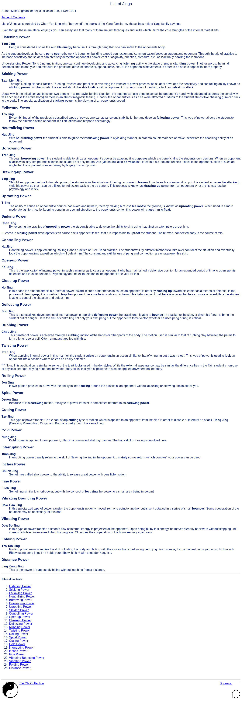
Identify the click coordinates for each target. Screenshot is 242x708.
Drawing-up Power (21, 603)
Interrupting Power (21, 647)
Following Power (20, 593)
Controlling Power (21, 613)
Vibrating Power (20, 661)
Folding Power (19, 664)
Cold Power (17, 644)
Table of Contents (13, 17)
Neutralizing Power (22, 596)
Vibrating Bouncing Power (26, 657)
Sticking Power (19, 589)
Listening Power (20, 586)
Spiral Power (17, 637)
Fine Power (17, 654)
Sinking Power (19, 610)
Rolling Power (18, 634)
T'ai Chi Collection (31, 683)
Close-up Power (20, 620)
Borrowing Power (20, 599)
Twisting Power (19, 630)
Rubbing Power (19, 627)
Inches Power (18, 651)
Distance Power (19, 668)
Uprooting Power (20, 606)
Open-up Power (19, 617)
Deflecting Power (20, 623)
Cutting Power (18, 640)
